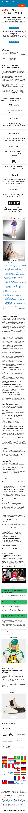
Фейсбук (4, 477)
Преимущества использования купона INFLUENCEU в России (13, 278)
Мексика (23, 800)
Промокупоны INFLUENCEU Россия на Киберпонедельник (13, 297)
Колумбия (11, 801)
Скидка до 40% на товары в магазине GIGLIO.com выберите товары (14, 125)
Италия (12, 800)
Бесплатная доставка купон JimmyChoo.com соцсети (14, 111)
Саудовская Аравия (8, 804)
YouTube (4, 479)
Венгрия (11, 805)
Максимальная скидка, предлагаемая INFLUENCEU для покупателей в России (13, 287)
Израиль (17, 804)
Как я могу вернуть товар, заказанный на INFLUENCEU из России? (14, 280)
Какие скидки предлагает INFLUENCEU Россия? (15, 265)
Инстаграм (4, 478)
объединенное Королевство (17, 797)
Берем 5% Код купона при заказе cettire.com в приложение (14, 153)
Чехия (17, 800)
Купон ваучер (14, 807)
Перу (23, 801)
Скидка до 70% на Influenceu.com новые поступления (14, 19)
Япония (10, 803)
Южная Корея (17, 803)
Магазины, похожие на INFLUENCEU (13, 291)
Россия (22, 805)
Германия (10, 799)
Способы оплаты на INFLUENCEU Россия (14, 266)
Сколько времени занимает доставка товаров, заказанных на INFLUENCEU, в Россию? (14, 269)
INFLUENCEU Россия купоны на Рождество (14, 299)
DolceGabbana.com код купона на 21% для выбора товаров (14, 167)
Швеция (17, 805)
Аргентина (17, 801)
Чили (5, 801)
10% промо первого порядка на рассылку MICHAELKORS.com (14, 139)
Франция (6, 800)
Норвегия (23, 804)
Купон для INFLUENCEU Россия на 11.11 (14, 295)
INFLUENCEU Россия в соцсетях (12, 285)
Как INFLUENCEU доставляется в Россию (14, 264)
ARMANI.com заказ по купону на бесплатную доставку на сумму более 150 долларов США (14, 181)
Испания (7, 797)
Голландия (17, 799)
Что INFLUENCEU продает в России (13, 262)
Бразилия (4, 803)
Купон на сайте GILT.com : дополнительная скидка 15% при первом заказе (14, 209)
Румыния (24, 799)
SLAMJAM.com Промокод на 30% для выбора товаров (14, 195)
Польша (4, 799)
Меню (21, 5)
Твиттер (4, 475)
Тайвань (25, 803)
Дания (5, 805)
